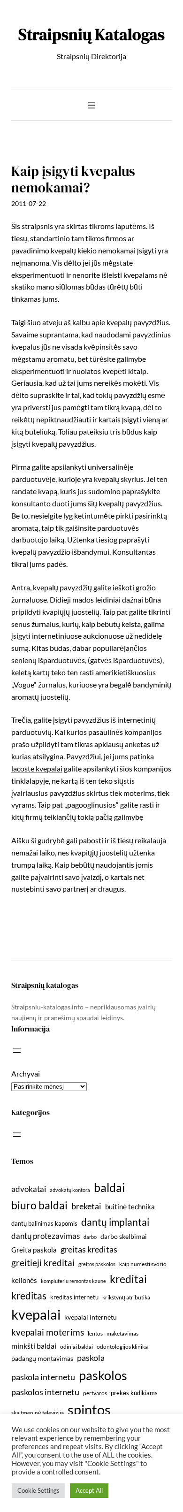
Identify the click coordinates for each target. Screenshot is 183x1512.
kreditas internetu (74, 1297)
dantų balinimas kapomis (44, 1223)
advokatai (28, 1189)
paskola (91, 1358)
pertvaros (95, 1393)
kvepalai (36, 1314)
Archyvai (25, 1073)
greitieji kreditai (43, 1262)
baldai (109, 1187)
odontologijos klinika (122, 1346)
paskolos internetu (45, 1392)
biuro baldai (39, 1205)
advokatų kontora (70, 1190)
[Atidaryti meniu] (91, 105)
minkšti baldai (33, 1345)
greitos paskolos (96, 1264)
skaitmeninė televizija (37, 1412)
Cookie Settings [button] (38, 1490)
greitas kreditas (89, 1249)
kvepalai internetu (90, 1317)
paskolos (103, 1375)
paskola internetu (43, 1377)
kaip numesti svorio (143, 1264)
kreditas (28, 1296)
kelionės (24, 1280)
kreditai (128, 1278)
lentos (95, 1333)
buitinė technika (130, 1206)
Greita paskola (34, 1249)
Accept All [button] (89, 1490)
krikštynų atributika (126, 1297)
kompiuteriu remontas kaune (73, 1281)
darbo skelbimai (123, 1236)
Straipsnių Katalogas (91, 34)
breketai (86, 1206)
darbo (90, 1237)
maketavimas (122, 1333)
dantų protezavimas (45, 1236)
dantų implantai (115, 1222)
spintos (89, 1409)
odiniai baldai (76, 1346)
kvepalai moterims (47, 1332)
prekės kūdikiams (134, 1393)
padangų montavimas (42, 1358)
